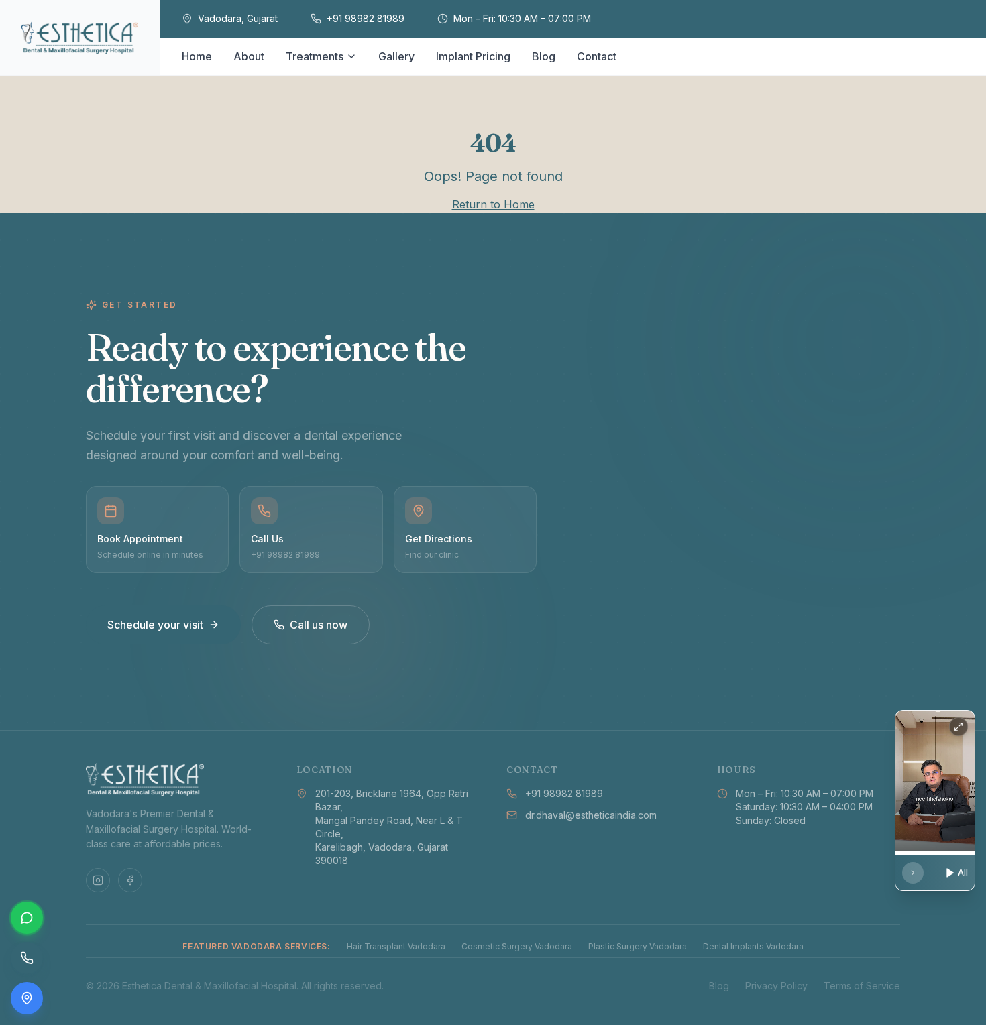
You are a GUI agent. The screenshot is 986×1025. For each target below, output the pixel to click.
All (963, 872)
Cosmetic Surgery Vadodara (516, 946)
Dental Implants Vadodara (753, 946)
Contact (596, 56)
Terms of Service (862, 985)
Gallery (396, 56)
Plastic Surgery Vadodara (637, 946)
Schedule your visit (155, 624)
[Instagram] (98, 880)
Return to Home (493, 204)
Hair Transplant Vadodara (396, 946)
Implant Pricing (473, 56)
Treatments (314, 56)
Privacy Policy (776, 985)
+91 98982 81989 (365, 18)
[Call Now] (27, 958)
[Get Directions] (27, 998)
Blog (543, 56)
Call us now (318, 624)
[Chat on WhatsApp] (27, 918)
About (248, 56)
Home (197, 56)
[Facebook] (130, 880)
